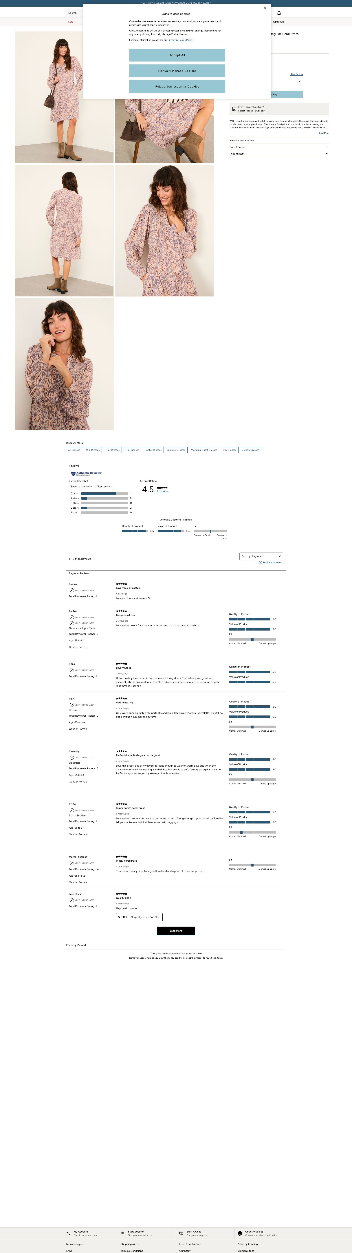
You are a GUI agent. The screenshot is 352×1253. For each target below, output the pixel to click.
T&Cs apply (259, 110)
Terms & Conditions (132, 1250)
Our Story (184, 1250)
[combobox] (265, 556)
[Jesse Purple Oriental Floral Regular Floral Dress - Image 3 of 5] (64, 230)
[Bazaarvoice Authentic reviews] (86, 474)
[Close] (265, 8)
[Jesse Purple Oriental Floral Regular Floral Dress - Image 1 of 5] (64, 97)
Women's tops (246, 1250)
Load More (176, 930)
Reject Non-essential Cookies (177, 86)
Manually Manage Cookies (177, 70)
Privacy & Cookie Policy (180, 40)
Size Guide (296, 74)
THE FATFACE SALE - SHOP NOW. (176, 3)
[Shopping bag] (279, 13)
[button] (279, 147)
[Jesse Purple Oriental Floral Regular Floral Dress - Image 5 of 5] (64, 364)
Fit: (231, 58)
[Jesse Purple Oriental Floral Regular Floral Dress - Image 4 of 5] (164, 230)
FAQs (69, 1250)
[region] (177, 51)
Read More (323, 133)
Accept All (177, 55)
